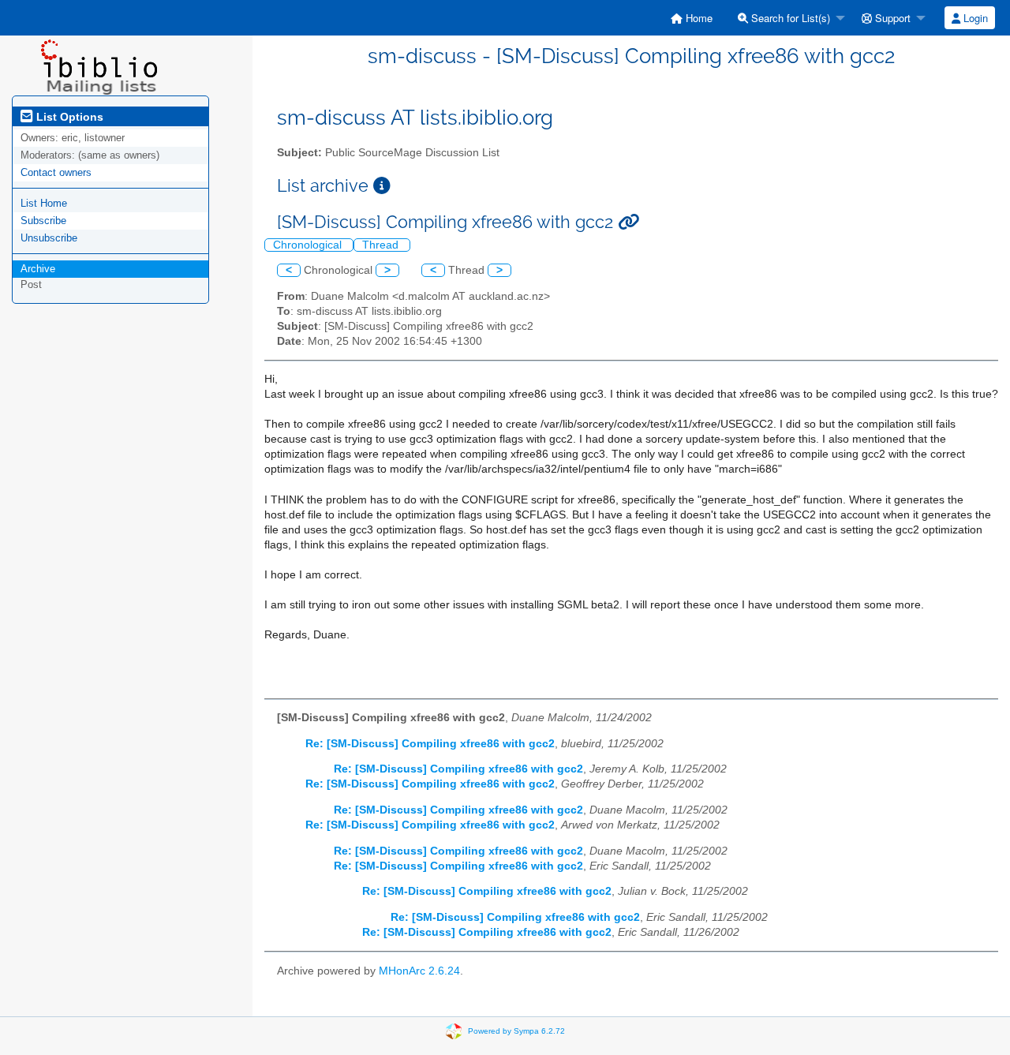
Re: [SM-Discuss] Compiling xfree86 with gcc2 (430, 744)
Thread (382, 245)
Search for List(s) (789, 17)
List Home (44, 203)
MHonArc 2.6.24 (419, 971)
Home (698, 17)
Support (891, 17)
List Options (68, 116)
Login (974, 17)
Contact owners (56, 172)
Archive (38, 269)
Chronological (309, 245)
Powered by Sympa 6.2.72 (516, 1030)
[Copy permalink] (628, 222)
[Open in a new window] (382, 186)
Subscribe (43, 220)
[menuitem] (691, 18)
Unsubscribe (49, 238)
